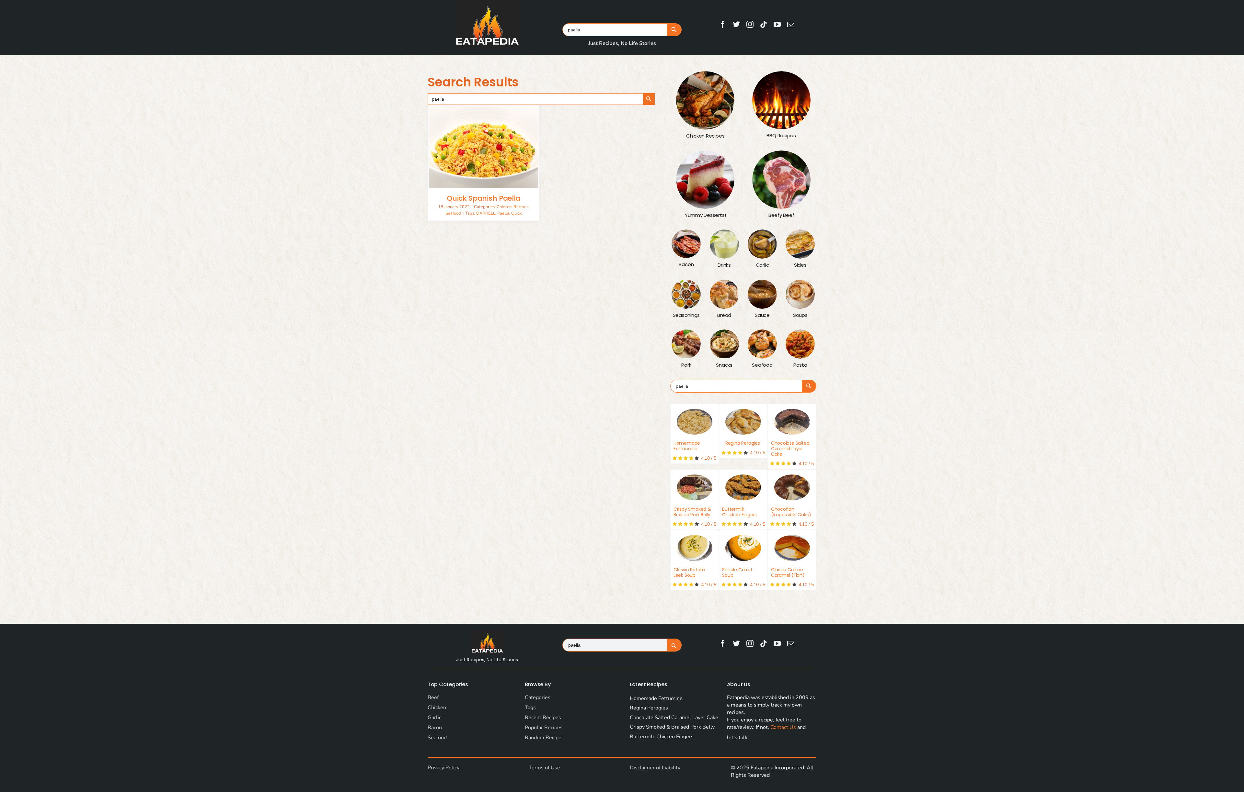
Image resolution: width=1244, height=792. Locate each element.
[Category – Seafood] (762, 344)
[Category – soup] (800, 294)
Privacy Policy (443, 767)
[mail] (790, 24)
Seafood (453, 213)
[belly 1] (694, 487)
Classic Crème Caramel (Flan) (788, 572)
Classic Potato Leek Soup (689, 572)
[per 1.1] (743, 422)
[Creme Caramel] (792, 548)
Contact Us (783, 727)
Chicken (504, 207)
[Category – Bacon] (686, 243)
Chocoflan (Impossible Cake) (791, 512)
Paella (503, 213)
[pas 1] (694, 422)
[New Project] (743, 487)
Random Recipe (543, 737)
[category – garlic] (762, 244)
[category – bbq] (781, 100)
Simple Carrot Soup (737, 572)
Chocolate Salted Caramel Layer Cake (790, 448)
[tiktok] (763, 24)
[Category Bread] (724, 294)
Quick (516, 213)
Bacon (435, 727)
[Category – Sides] (800, 244)
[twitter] (736, 24)
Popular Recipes (544, 727)
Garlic (434, 717)
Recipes (520, 207)
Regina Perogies (742, 443)
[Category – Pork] (686, 344)
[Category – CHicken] (705, 100)
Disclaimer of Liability (655, 767)
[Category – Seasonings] (686, 294)
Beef (433, 697)
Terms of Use (544, 767)
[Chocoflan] (792, 487)
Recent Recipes (543, 717)
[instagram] (750, 24)
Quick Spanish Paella (483, 198)
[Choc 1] (792, 422)
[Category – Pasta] (800, 344)
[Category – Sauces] (762, 294)
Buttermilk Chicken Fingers (739, 512)
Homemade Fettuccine (687, 446)
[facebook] (722, 24)
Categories (537, 697)
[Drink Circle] (724, 244)
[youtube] (777, 24)
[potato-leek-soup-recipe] (694, 548)
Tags (530, 707)
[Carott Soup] (743, 548)
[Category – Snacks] (724, 344)
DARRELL (485, 213)
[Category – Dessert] (705, 180)
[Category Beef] (781, 180)
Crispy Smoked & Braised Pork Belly (692, 512)
